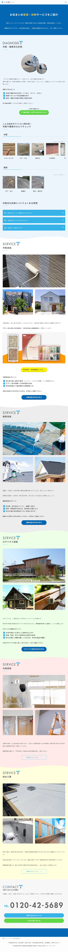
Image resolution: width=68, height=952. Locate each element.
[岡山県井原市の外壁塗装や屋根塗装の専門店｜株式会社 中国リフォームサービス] (7, 2)
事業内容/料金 (13, 942)
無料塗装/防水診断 (38, 942)
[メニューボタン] (66, 2)
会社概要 (47, 942)
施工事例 (21, 942)
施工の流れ (28, 942)
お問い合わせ (55, 942)
